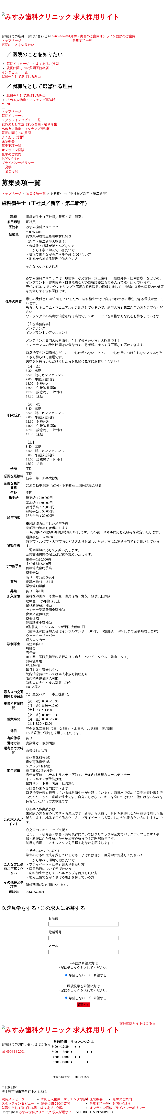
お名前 (53, 918)
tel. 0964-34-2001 (13, 1051)
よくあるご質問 (47, 63)
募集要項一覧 (82, 40)
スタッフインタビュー (18, 1103)
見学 (8, 167)
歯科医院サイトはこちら (137, 1023)
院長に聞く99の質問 (21, 68)
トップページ (11, 40)
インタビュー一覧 (15, 72)
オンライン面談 (13, 150)
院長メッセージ (18, 63)
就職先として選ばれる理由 (21, 76)
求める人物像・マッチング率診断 (31, 100)
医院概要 (42, 68)
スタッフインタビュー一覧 (21, 120)
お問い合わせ (11, 158)
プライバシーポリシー (18, 162)
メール (53, 945)
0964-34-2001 (61, 36)
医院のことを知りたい (18, 44)
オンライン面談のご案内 (117, 36)
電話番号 (55, 932)
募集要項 (11, 171)
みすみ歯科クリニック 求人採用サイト (47, 1112)
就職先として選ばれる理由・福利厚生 (29, 124)
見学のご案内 (11, 154)
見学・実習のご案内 (85, 36)
